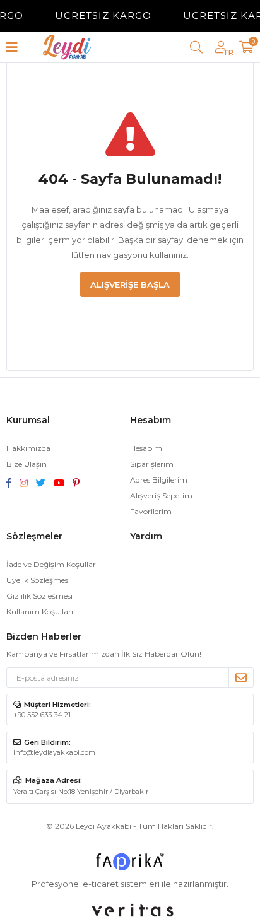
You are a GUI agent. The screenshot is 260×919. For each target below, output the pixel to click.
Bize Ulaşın (26, 464)
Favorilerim (151, 511)
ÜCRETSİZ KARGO (100, 15)
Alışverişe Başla (130, 284)
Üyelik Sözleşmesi (38, 580)
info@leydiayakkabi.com (54, 752)
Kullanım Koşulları (39, 611)
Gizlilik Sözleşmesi (39, 595)
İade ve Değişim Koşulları (52, 564)
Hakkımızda (28, 448)
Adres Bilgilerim (158, 479)
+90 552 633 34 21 (42, 714)
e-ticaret (101, 884)
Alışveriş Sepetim (161, 495)
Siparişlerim (152, 464)
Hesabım (146, 448)
